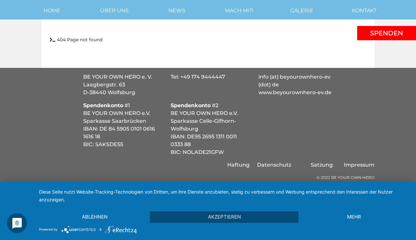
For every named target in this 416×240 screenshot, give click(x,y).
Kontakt (364, 10)
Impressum (359, 165)
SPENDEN (386, 33)
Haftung (238, 165)
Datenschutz (274, 165)
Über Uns (114, 10)
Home (52, 10)
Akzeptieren (224, 217)
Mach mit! (239, 10)
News (176, 10)
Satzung (322, 165)
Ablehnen (95, 217)
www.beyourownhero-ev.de (295, 92)
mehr (354, 217)
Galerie (301, 10)
